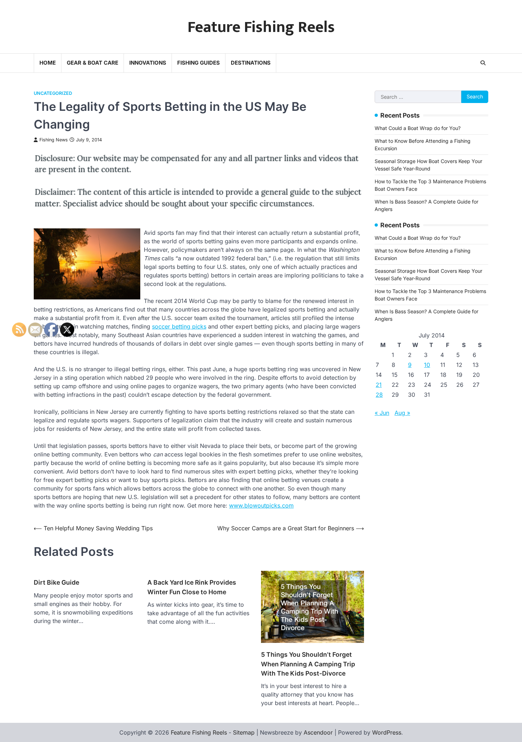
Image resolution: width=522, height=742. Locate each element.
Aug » (402, 412)
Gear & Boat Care (92, 62)
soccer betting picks (179, 326)
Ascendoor (318, 732)
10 (427, 364)
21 (379, 384)
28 (379, 394)
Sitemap (244, 732)
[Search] (483, 63)
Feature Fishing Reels (261, 27)
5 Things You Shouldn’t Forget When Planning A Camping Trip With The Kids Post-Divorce (308, 664)
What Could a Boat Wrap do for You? (418, 128)
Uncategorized (53, 93)
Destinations (251, 62)
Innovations (147, 62)
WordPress (386, 732)
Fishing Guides (198, 62)
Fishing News (53, 139)
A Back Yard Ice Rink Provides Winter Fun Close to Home (191, 587)
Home (47, 62)
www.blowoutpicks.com (261, 505)
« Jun (382, 412)
